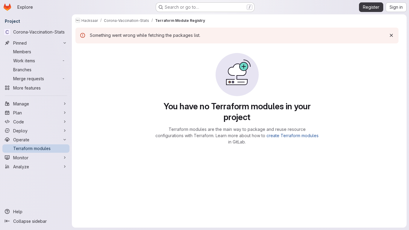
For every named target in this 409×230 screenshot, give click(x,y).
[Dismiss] (391, 35)
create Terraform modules (292, 135)
